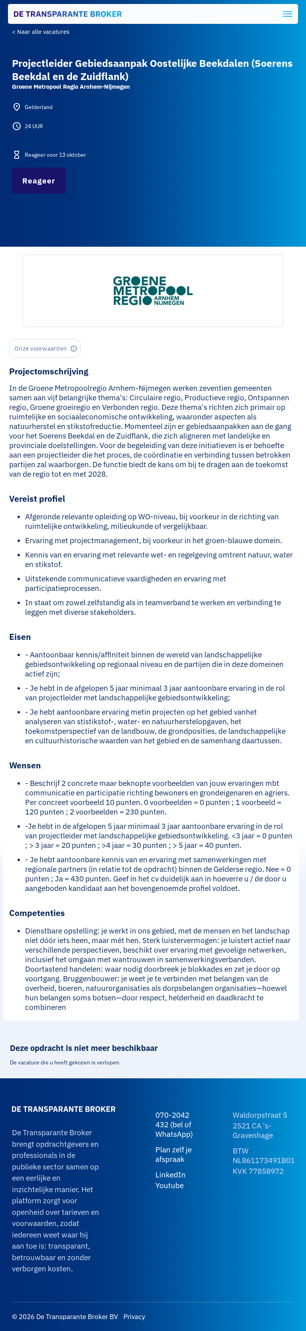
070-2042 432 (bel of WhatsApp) (174, 1124)
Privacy (133, 1316)
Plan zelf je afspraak (173, 1154)
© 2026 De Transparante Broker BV (65, 1316)
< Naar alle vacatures (40, 31)
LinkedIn (170, 1174)
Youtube (169, 1185)
